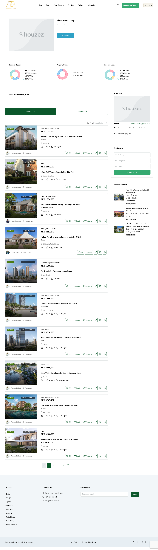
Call (70, 153)
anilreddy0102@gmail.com (140, 123)
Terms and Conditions (89, 542)
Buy (40, 5)
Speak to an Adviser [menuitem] (130, 5)
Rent (47, 5)
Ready (32, 162)
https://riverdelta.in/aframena (139, 128)
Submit (135, 494)
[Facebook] (133, 542)
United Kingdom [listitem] (11, 521)
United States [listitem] (10, 517)
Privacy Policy (73, 542)
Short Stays (58, 5)
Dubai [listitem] (8, 494)
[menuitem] (118, 5)
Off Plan (31, 128)
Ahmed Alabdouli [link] (16, 153)
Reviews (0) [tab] (82, 111)
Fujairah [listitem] (9, 513)
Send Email (65, 35)
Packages (81, 5)
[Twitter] (138, 542)
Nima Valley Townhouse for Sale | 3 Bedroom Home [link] (61, 373)
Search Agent (132, 172)
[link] (21, 138)
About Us (91, 5)
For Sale (24, 128)
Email (78, 153)
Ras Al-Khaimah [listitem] (11, 525)
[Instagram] (142, 542)
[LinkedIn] (147, 542)
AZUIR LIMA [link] (15, 252)
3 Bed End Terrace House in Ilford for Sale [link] (57, 172)
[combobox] (100, 123)
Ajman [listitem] (8, 502)
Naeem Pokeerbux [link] (16, 221)
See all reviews (62, 25)
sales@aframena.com (52, 501)
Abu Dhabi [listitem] (9, 509)
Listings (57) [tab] (30, 111)
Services (71, 5)
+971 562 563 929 (51, 497)
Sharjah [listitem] (8, 498)
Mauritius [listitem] (9, 505)
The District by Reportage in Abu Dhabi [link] (56, 271)
